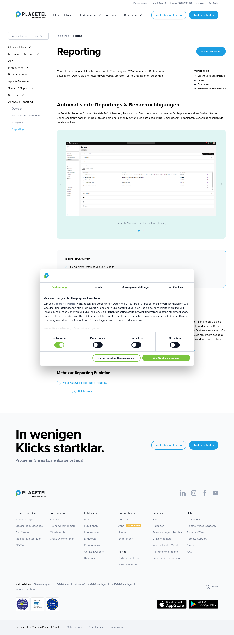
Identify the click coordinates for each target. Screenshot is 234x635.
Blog (155, 520)
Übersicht (17, 109)
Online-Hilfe (194, 520)
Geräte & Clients (94, 552)
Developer (90, 558)
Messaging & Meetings (29, 526)
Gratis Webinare (162, 539)
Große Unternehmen (62, 539)
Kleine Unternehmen (62, 526)
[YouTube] (215, 493)
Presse (122, 532)
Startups (55, 520)
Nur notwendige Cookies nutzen (116, 358)
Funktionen (91, 526)
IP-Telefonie (62, 584)
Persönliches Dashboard (26, 115)
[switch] (98, 345)
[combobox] (28, 36)
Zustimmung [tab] (59, 287)
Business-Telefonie (26, 589)
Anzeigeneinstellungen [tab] (136, 287)
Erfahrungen (125, 539)
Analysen (17, 122)
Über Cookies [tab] (175, 287)
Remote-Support (197, 539)
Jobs (121, 526)
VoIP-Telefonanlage (122, 584)
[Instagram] (193, 493)
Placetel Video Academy (201, 526)
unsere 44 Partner (65, 303)
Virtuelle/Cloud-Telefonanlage (90, 584)
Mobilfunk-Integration (28, 539)
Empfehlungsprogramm (167, 558)
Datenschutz (74, 627)
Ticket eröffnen (196, 532)
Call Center (22, 532)
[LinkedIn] (183, 493)
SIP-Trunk (21, 545)
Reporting (18, 129)
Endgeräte (90, 539)
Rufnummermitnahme (166, 552)
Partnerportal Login (129, 558)
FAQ (189, 552)
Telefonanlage (24, 520)
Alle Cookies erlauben (166, 358)
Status (190, 545)
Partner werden (127, 564)
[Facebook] (204, 493)
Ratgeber (158, 526)
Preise (87, 520)
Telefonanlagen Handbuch (168, 532)
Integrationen (92, 532)
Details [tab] (98, 287)
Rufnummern (92, 545)
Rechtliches (96, 627)
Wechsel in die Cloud (165, 545)
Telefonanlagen (42, 584)
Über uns (123, 520)
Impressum (116, 627)
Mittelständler (58, 532)
